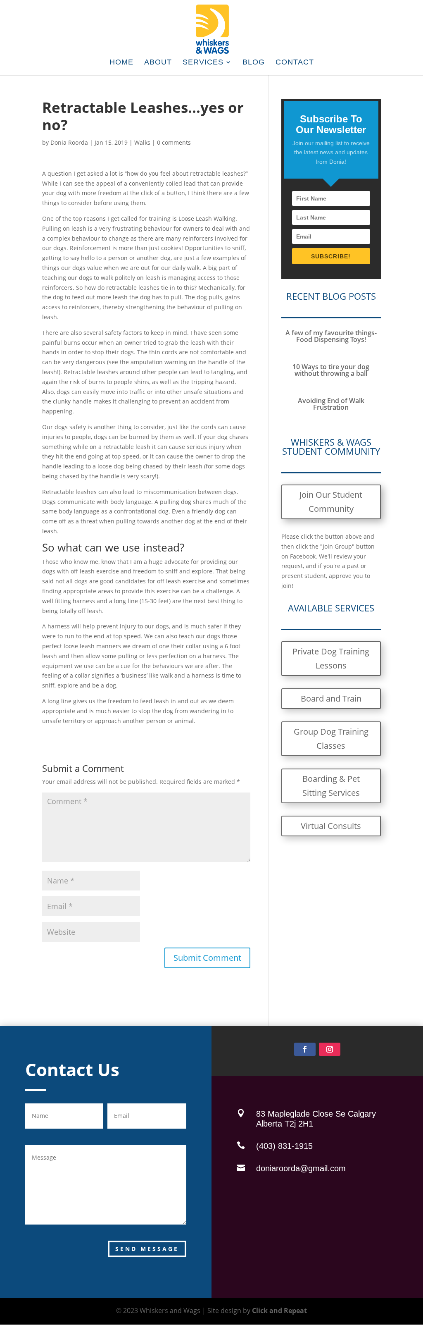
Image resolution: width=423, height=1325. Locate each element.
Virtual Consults (331, 825)
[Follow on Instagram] (329, 1049)
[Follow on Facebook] (305, 1049)
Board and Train (331, 698)
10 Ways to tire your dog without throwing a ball (330, 370)
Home (121, 62)
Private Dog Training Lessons (330, 658)
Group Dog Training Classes (331, 738)
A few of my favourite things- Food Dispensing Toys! (331, 336)
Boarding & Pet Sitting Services (331, 785)
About (158, 62)
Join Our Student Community (330, 501)
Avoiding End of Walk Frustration (331, 404)
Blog (253, 62)
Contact (295, 62)
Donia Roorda (69, 142)
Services (203, 62)
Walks (142, 142)
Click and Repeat (279, 1310)
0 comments (174, 142)
